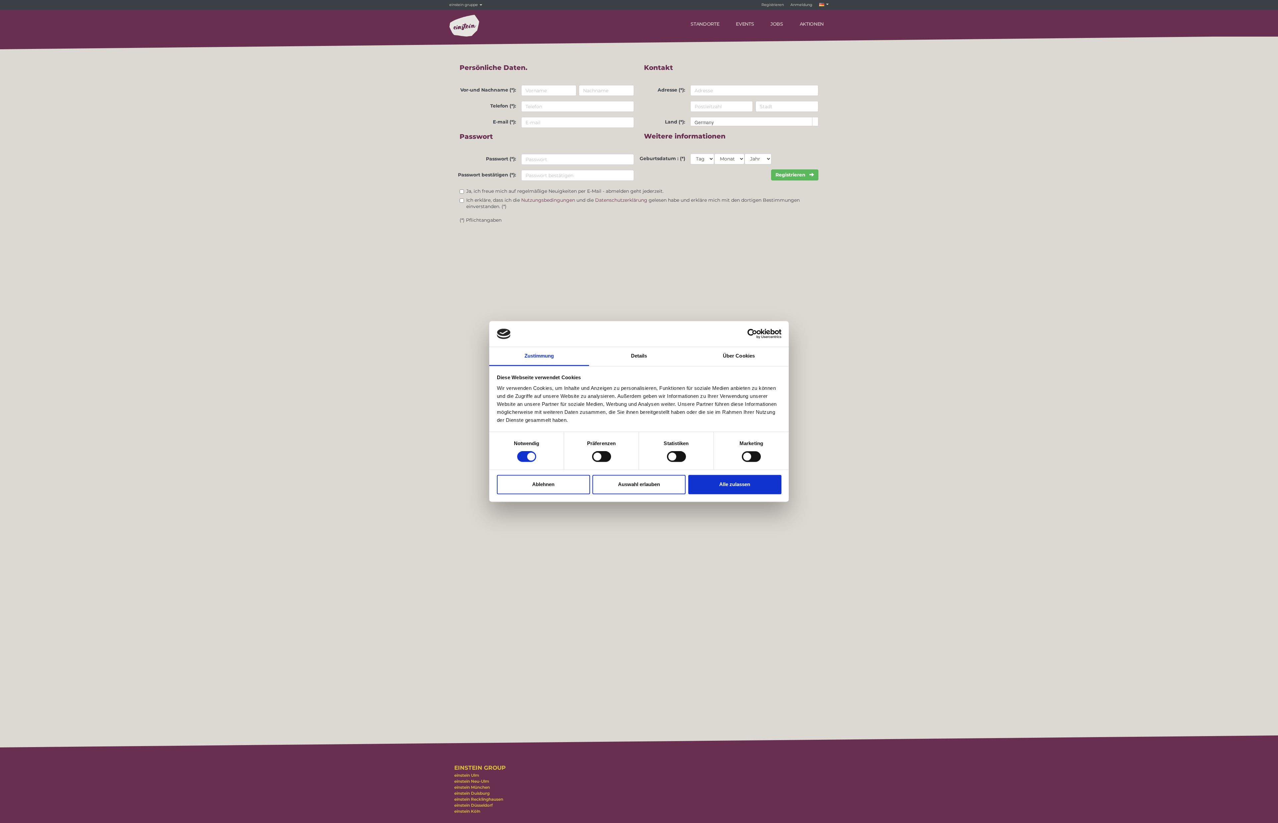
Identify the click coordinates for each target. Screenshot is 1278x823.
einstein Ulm (466, 775)
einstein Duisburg (472, 793)
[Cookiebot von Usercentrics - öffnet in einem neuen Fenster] (752, 334)
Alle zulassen (734, 484)
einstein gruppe (464, 4)
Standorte (705, 24)
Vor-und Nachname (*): (488, 90)
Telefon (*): (503, 106)
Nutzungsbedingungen (548, 200)
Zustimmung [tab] (539, 356)
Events (745, 24)
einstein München (472, 787)
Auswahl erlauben (639, 484)
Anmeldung (801, 4)
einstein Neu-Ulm (471, 781)
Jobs (776, 24)
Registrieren (772, 4)
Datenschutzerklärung (621, 200)
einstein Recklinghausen (478, 799)
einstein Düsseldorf (473, 805)
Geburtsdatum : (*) (662, 158)
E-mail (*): (504, 122)
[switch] (601, 456)
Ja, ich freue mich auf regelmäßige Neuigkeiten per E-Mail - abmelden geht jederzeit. (565, 191)
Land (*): (675, 122)
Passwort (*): (501, 158)
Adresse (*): (671, 90)
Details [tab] (639, 356)
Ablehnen (543, 484)
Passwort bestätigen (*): (487, 174)
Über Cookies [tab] (739, 356)
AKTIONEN (812, 24)
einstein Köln (467, 811)
